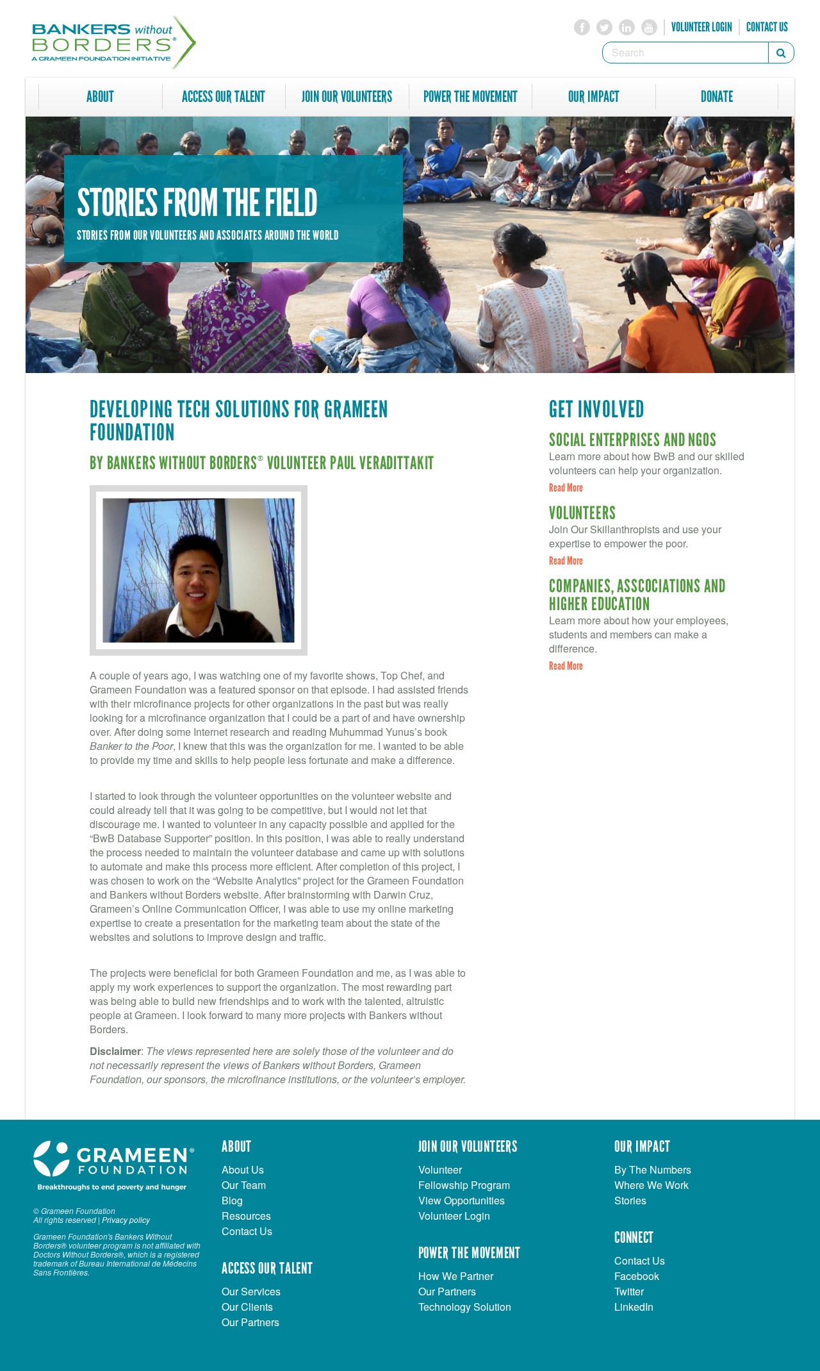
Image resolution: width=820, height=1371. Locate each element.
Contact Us (767, 27)
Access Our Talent (223, 97)
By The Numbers (652, 1169)
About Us (243, 1169)
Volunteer (440, 1169)
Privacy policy (126, 1219)
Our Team (244, 1184)
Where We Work (651, 1184)
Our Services (251, 1291)
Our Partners (250, 1322)
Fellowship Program (464, 1184)
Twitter (629, 1291)
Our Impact (593, 97)
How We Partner (455, 1275)
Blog (232, 1200)
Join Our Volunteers (347, 97)
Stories (630, 1200)
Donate (717, 97)
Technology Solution (464, 1306)
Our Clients (247, 1306)
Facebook (636, 1275)
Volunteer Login (701, 27)
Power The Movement (470, 97)
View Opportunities (461, 1200)
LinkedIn (633, 1306)
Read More (566, 488)
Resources (246, 1215)
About (100, 97)
